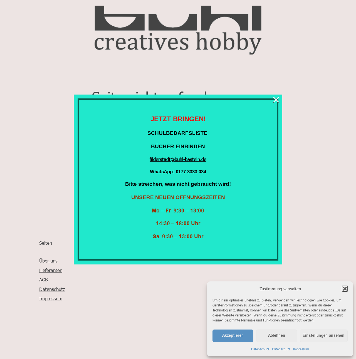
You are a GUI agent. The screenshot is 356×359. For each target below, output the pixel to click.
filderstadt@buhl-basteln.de (178, 159)
